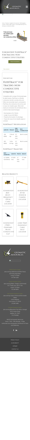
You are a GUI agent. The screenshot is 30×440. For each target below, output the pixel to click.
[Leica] (7, 14)
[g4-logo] (11, 3)
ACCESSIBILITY (15, 343)
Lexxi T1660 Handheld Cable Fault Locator (22, 227)
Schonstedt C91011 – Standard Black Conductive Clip (8, 228)
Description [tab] (6, 69)
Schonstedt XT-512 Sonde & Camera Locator (23, 195)
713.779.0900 (15, 315)
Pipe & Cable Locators (10, 24)
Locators (4, 24)
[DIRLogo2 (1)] (15, 260)
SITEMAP (15, 346)
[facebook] (13, 330)
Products (7, 23)
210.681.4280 (15, 303)
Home (3, 23)
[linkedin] (16, 330)
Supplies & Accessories (14, 23)
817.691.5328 (15, 277)
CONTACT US (15, 349)
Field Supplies (22, 23)
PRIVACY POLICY (15, 340)
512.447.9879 (15, 289)
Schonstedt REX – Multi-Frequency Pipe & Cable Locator (8, 197)
